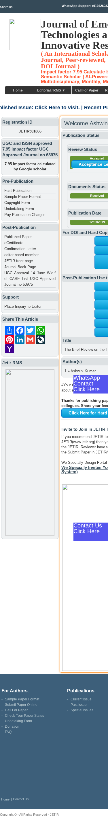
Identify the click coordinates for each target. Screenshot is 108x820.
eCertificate (13, 243)
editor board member (21, 255)
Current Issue (81, 699)
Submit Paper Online (21, 705)
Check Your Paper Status (24, 716)
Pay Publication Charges (25, 215)
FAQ (8, 732)
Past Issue (79, 705)
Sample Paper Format (22, 196)
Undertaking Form (19, 209)
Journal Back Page (20, 267)
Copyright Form (17, 202)
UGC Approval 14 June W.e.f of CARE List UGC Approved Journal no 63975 (30, 279)
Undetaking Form (18, 721)
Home (18, 90)
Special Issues (82, 710)
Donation (12, 726)
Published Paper (18, 237)
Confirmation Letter (20, 249)
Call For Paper (86, 90)
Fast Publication (17, 190)
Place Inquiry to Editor (22, 306)
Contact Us (21, 799)
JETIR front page (18, 261)
